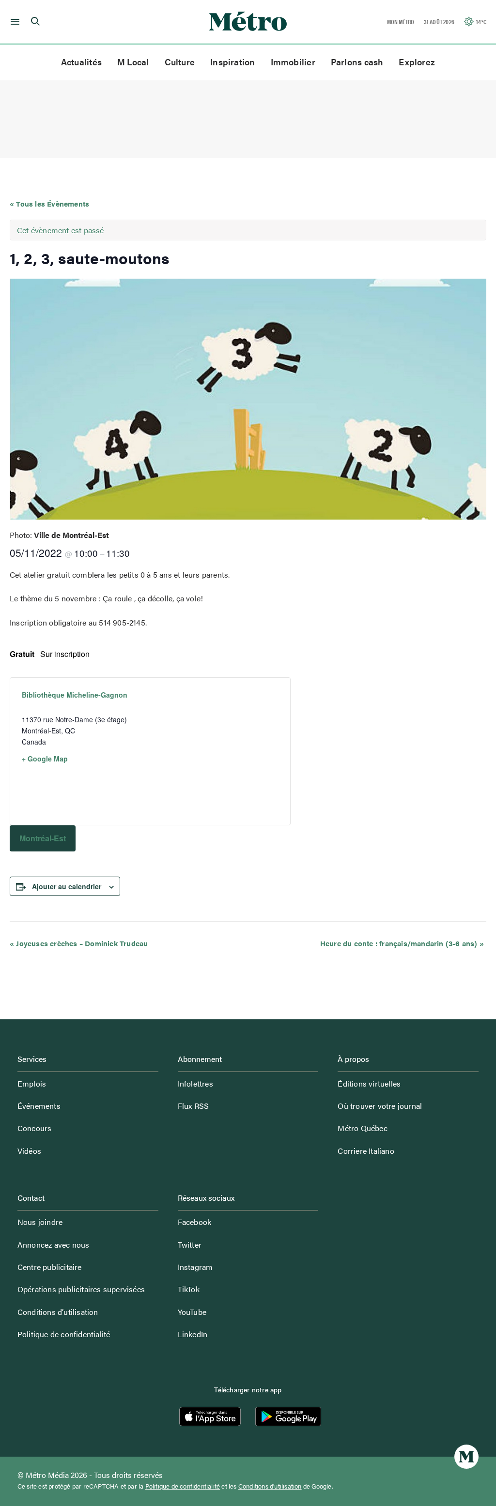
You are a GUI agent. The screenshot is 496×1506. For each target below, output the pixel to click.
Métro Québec (362, 1127)
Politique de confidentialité (63, 1334)
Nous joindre (39, 1221)
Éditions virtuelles (369, 1083)
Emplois (31, 1083)
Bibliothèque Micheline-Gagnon (74, 695)
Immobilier (293, 62)
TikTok (189, 1289)
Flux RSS (193, 1105)
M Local (133, 62)
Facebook (195, 1221)
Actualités (81, 62)
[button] (13, 21)
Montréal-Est (42, 838)
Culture (180, 62)
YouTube (192, 1311)
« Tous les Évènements (49, 203)
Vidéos (29, 1150)
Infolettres (195, 1083)
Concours (34, 1127)
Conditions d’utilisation (57, 1311)
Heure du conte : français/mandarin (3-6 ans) (402, 943)
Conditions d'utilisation (270, 1486)
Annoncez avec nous (53, 1244)
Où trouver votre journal (380, 1105)
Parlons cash (357, 62)
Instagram (195, 1266)
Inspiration (232, 62)
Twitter (190, 1244)
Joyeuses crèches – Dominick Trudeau (79, 943)
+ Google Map (45, 758)
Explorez (417, 62)
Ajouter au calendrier (66, 886)
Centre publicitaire (49, 1266)
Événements (39, 1105)
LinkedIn (193, 1334)
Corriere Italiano (366, 1150)
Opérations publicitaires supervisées (81, 1289)
